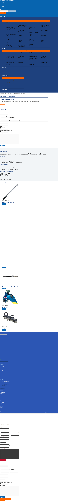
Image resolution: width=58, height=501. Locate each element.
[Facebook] (0, 16)
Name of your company (12, 469)
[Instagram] (1, 16)
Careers (3, 369)
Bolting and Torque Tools (8, 93)
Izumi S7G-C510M (7, 82)
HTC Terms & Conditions (5, 381)
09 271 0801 (2, 393)
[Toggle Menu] (26, 21)
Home (1, 93)
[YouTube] (4, 16)
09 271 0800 (3, 392)
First (9, 472)
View (4, 204)
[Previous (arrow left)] (1, 500)
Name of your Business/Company (14, 432)
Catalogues (4, 89)
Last (19, 472)
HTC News (3, 367)
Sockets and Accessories (14, 93)
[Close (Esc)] (9, 499)
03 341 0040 (3, 402)
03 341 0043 (2, 403)
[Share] (6, 499)
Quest (47, 412)
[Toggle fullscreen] (4, 499)
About (3, 370)
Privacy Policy (4, 382)
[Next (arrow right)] (4, 500)
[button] (5, 19)
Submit (2, 497)
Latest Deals (4, 75)
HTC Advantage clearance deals (11, 87)
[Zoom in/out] (1, 499)
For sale (3, 93)
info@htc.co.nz (2, 388)
